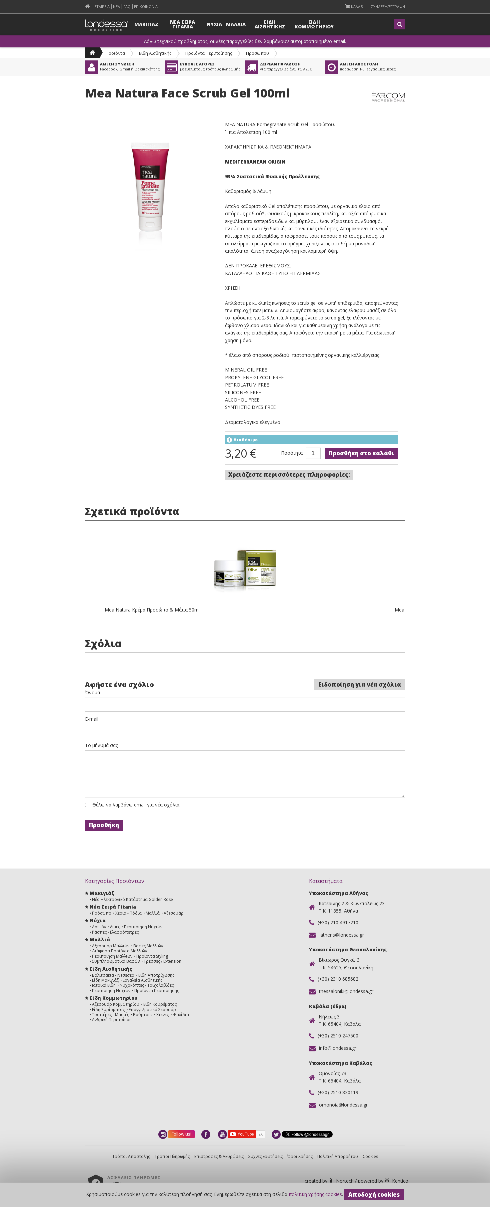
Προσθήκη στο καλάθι (361, 453)
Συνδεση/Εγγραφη (388, 6)
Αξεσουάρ (174, 913)
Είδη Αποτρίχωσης (156, 975)
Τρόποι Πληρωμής (172, 1156)
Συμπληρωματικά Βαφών (116, 961)
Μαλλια (236, 24)
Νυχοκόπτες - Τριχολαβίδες (147, 985)
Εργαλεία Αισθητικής (142, 980)
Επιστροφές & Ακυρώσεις (219, 1156)
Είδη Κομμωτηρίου (113, 998)
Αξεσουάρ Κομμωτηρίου (115, 1004)
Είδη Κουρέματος (160, 1004)
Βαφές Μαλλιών (148, 946)
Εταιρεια (102, 6)
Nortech (330, 1181)
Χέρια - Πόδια (128, 913)
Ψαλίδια (181, 1014)
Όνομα (92, 692)
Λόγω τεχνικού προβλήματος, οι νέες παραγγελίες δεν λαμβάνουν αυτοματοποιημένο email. (245, 41)
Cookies (370, 1156)
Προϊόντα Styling (152, 956)
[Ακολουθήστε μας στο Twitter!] (277, 1134)
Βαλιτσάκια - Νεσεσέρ (113, 975)
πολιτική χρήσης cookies (315, 1194)
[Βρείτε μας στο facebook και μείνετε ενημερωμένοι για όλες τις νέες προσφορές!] (206, 1134)
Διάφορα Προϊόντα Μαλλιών (119, 951)
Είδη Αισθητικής (155, 53)
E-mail (91, 719)
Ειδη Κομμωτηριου (314, 24)
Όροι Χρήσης (300, 1156)
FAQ (127, 6)
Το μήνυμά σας (101, 745)
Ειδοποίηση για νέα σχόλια (359, 684)
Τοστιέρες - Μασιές (110, 1014)
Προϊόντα (115, 53)
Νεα (116, 6)
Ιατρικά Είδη (104, 985)
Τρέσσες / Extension (162, 961)
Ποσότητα (292, 453)
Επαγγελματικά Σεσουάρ (152, 1009)
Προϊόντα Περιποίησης (208, 53)
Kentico (382, 1181)
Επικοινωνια (146, 6)
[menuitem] (87, 6)
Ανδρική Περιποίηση (112, 1019)
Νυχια (214, 24)
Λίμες (115, 927)
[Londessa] (92, 52)
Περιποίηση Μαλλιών (112, 956)
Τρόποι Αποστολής (131, 1156)
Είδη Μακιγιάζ (105, 980)
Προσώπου (257, 53)
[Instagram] (163, 1134)
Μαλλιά (153, 913)
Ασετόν (99, 927)
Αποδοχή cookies (374, 1194)
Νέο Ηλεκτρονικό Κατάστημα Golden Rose (132, 899)
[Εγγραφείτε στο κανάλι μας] (223, 1134)
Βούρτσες (142, 1014)
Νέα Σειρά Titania (113, 907)
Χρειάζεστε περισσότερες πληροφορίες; (289, 474)
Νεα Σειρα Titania (182, 24)
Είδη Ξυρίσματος (108, 1009)
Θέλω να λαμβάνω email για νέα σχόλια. (136, 804)
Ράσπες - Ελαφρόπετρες (115, 932)
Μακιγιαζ (146, 24)
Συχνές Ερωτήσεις (265, 1156)
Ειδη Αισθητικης (270, 24)
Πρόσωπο (101, 913)
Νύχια (98, 920)
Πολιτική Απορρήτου (337, 1156)
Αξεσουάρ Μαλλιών (110, 946)
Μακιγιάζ (102, 893)
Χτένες (162, 1014)
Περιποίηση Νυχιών (143, 927)
